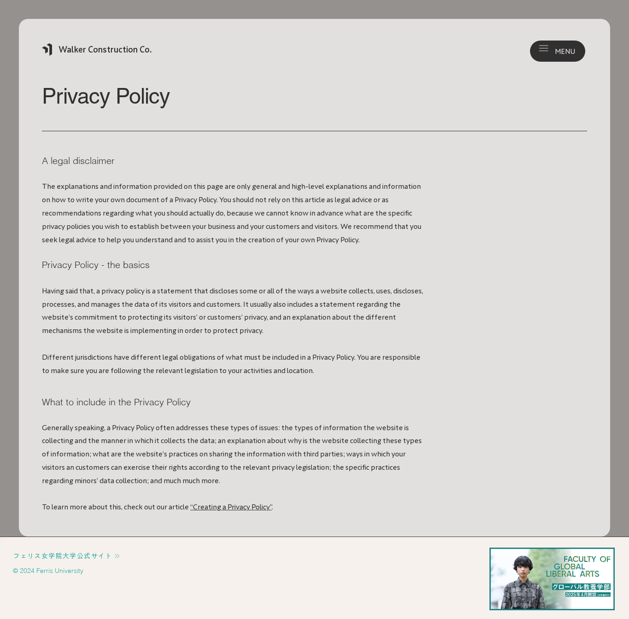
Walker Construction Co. (105, 49)
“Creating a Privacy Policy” (231, 506)
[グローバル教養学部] (552, 579)
